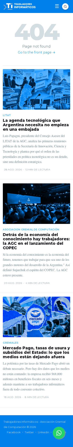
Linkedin (43, 432)
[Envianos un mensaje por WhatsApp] (59, 433)
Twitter (29, 432)
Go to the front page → (36, 52)
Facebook (14, 432)
